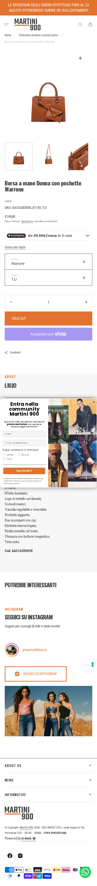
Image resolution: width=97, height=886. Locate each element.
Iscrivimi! (24, 471)
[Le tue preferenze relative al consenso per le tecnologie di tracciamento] (92, 664)
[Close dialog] (93, 401)
